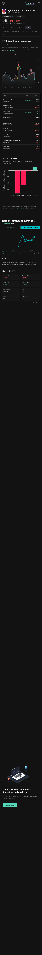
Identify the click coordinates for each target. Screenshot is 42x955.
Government (25, 31)
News (4, 35)
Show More (36, 303)
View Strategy (11, 227)
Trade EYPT (19, 16)
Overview (5, 28)
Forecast (21, 28)
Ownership (34, 31)
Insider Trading (11, 158)
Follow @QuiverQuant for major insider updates (16, 44)
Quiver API (20, 208)
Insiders (28, 28)
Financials (13, 28)
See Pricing (10, 805)
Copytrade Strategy (32, 227)
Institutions (5, 31)
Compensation (15, 31)
